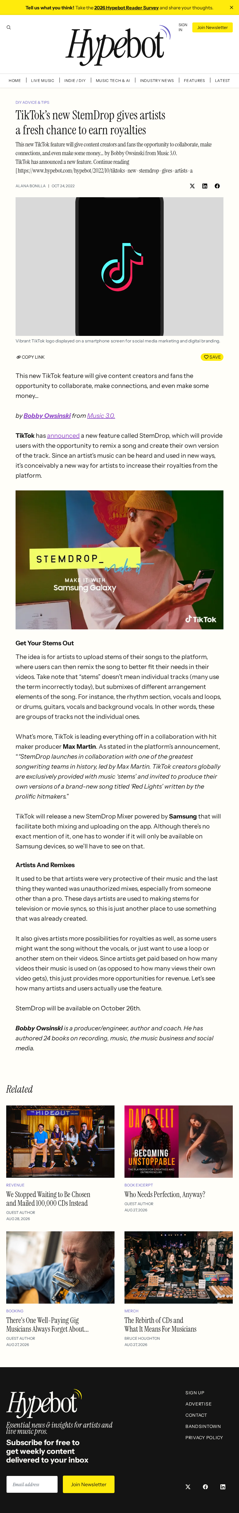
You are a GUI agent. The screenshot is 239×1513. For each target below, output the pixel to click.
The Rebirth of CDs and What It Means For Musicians (160, 1324)
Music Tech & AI (113, 80)
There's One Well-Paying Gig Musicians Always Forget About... (47, 1324)
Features (194, 80)
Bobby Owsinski (47, 415)
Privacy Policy (204, 1437)
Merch (131, 1311)
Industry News (157, 80)
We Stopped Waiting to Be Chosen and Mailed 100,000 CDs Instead (48, 1199)
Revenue (15, 1185)
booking (14, 1311)
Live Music (42, 80)
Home (15, 80)
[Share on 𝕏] (192, 186)
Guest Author (20, 1212)
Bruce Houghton (142, 1338)
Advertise (198, 1404)
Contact (196, 1415)
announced (63, 435)
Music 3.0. (101, 415)
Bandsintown (203, 1426)
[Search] (8, 27)
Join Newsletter (212, 27)
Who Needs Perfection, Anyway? (164, 1194)
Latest (222, 80)
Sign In (183, 27)
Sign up (194, 1393)
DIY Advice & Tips (32, 102)
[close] (232, 7)
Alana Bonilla (31, 186)
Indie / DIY (75, 80)
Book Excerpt (138, 1185)
